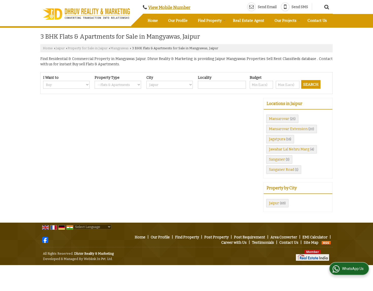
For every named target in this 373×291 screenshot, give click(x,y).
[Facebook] (45, 240)
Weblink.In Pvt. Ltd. (98, 259)
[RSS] (326, 242)
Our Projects (285, 20)
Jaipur (60, 48)
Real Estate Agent (248, 20)
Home (153, 20)
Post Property (216, 237)
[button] (169, 7)
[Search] (326, 6)
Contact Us (317, 20)
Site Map (311, 242)
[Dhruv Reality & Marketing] (87, 14)
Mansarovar (279, 119)
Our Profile (178, 20)
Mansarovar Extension (288, 129)
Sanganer (277, 159)
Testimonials (263, 242)
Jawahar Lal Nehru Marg (289, 149)
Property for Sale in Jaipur (87, 48)
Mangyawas (119, 48)
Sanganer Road (281, 169)
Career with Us (234, 242)
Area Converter (283, 237)
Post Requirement (249, 237)
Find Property (210, 20)
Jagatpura (277, 139)
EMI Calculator (315, 237)
